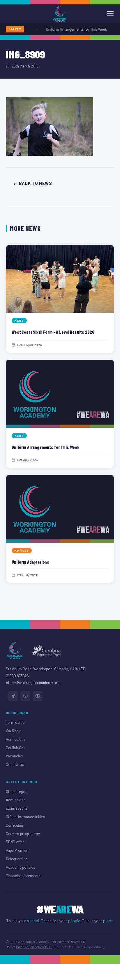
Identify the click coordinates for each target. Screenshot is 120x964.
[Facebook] (13, 696)
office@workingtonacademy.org (32, 682)
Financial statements (23, 875)
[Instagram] (25, 696)
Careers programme (23, 833)
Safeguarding (17, 858)
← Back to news (32, 183)
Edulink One (15, 747)
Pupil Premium (17, 850)
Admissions (16, 739)
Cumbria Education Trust (34, 947)
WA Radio (14, 730)
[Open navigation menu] (110, 14)
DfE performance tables (25, 816)
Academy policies (20, 867)
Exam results (17, 808)
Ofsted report (17, 791)
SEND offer (15, 842)
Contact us (15, 764)
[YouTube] (38, 696)
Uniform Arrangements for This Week (73, 29)
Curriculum (15, 825)
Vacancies (14, 756)
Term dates (15, 722)
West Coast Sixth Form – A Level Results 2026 (53, 332)
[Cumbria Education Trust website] (46, 651)
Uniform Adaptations (30, 562)
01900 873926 (17, 676)
